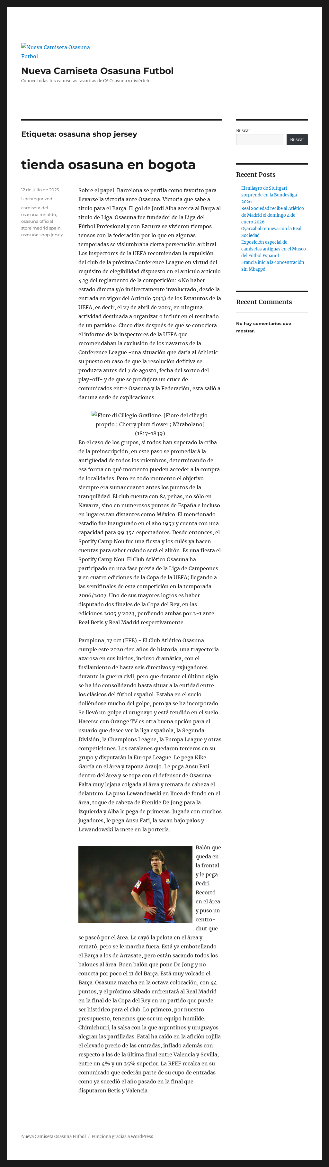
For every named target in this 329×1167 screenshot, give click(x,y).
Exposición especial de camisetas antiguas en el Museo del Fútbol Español (273, 249)
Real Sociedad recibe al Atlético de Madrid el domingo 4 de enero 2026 (272, 215)
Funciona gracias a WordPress (122, 1136)
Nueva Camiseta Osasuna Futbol (97, 70)
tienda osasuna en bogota (108, 164)
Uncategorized (36, 198)
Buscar (243, 130)
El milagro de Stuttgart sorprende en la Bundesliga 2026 (269, 194)
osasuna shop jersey (42, 234)
